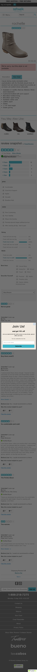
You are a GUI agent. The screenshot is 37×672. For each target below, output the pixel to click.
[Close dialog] (34, 324)
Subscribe (18, 346)
